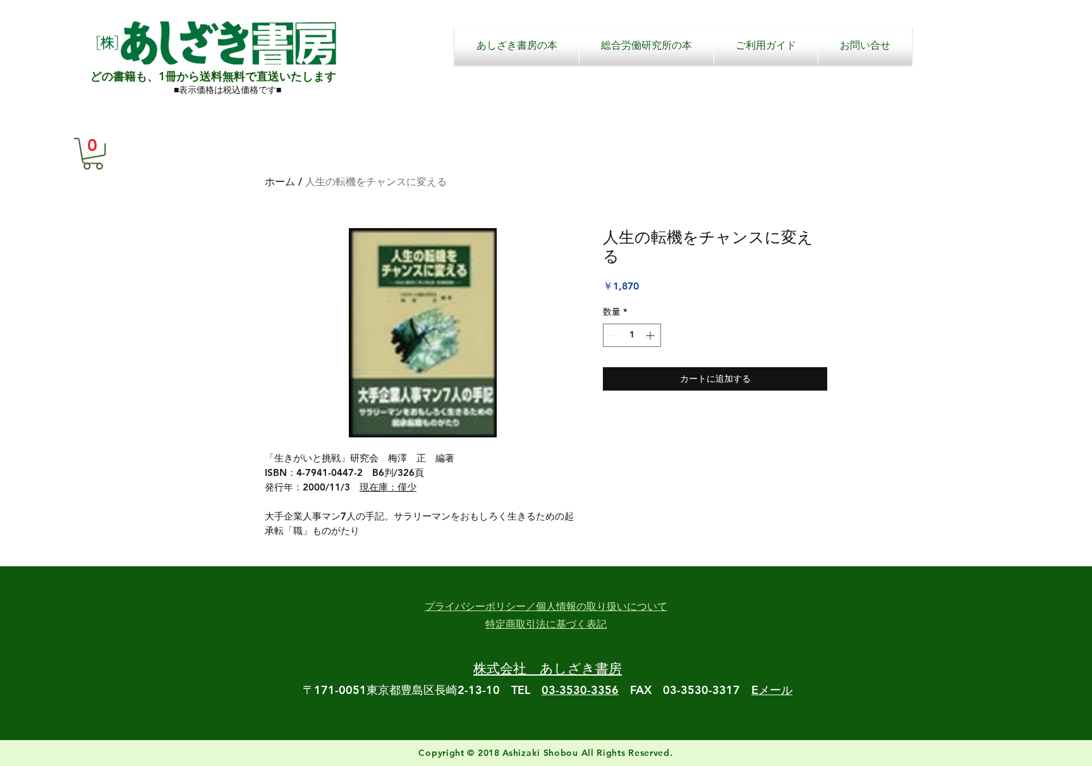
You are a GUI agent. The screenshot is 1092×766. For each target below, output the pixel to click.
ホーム (280, 182)
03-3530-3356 (580, 690)
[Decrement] (613, 335)
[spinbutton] (632, 335)
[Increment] (651, 335)
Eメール (771, 690)
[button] (93, 153)
